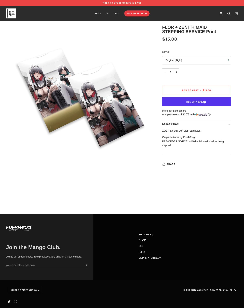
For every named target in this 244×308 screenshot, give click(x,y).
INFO (142, 252)
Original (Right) (174, 60)
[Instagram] (15, 301)
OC (141, 246)
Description (170, 124)
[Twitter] (9, 301)
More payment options (174, 110)
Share (171, 164)
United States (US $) (23, 290)
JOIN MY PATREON (150, 257)
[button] (97, 13)
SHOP (142, 240)
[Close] (233, 262)
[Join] (82, 265)
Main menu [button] (146, 234)
